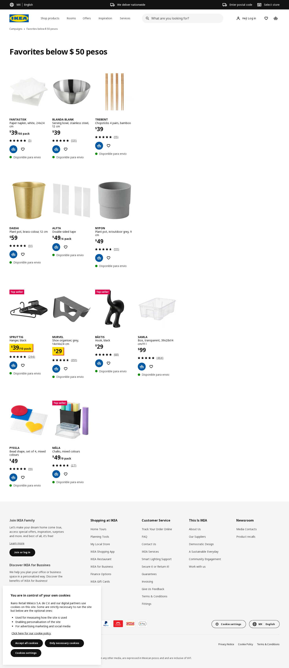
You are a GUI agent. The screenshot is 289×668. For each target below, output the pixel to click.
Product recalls (245, 536)
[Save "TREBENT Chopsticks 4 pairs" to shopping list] (108, 146)
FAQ (144, 536)
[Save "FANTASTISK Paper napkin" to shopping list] (23, 149)
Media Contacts (246, 529)
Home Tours (98, 529)
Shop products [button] (50, 18)
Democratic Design (201, 544)
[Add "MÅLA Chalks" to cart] (56, 474)
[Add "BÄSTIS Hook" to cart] (99, 363)
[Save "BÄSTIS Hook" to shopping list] (108, 363)
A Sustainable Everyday (203, 551)
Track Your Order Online (157, 529)
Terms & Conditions (154, 596)
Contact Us (149, 544)
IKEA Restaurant (100, 559)
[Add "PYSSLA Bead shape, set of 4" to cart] (13, 477)
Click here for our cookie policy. (31, 633)
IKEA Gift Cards (100, 581)
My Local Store (100, 544)
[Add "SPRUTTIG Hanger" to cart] (13, 365)
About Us (195, 529)
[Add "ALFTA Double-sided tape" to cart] (56, 247)
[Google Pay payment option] (142, 623)
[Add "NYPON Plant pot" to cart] (99, 258)
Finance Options (100, 574)
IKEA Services (150, 551)
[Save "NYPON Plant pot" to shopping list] (108, 258)
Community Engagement (205, 559)
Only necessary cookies (64, 643)
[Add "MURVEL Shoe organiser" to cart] (56, 369)
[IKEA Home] (19, 18)
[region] (52, 625)
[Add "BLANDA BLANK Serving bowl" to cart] (56, 149)
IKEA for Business (101, 566)
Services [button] (125, 18)
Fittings (146, 604)
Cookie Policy (245, 644)
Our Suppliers (197, 536)
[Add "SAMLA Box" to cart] (142, 367)
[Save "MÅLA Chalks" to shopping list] (66, 474)
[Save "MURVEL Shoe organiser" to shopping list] (66, 369)
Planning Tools (99, 536)
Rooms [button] (71, 18)
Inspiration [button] (105, 18)
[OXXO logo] (130, 623)
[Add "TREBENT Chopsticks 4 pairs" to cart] (99, 146)
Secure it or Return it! (155, 566)
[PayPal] (106, 623)
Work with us (197, 566)
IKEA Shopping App (102, 551)
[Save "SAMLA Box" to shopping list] (151, 367)
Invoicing (147, 581)
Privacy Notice (226, 644)
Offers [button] (87, 18)
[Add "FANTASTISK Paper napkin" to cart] (13, 149)
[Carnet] (118, 623)
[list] (144, 115)
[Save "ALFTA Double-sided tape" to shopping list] (66, 247)
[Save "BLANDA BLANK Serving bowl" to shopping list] (66, 149)
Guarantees (149, 574)
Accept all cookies (26, 643)
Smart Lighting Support (157, 559)
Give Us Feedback (153, 589)
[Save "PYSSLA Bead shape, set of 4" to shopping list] (23, 477)
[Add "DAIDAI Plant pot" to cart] (13, 254)
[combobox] (181, 18)
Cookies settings (26, 653)
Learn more (16, 543)
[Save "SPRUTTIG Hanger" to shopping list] (23, 365)
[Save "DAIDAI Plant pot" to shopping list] (23, 254)
